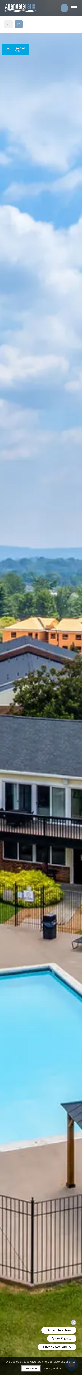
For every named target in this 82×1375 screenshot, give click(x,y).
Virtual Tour (41, 188)
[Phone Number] (64, 8)
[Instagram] (16, 336)
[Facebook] (9, 336)
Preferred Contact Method (33, 416)
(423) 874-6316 (21, 327)
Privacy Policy (52, 1368)
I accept (30, 1368)
